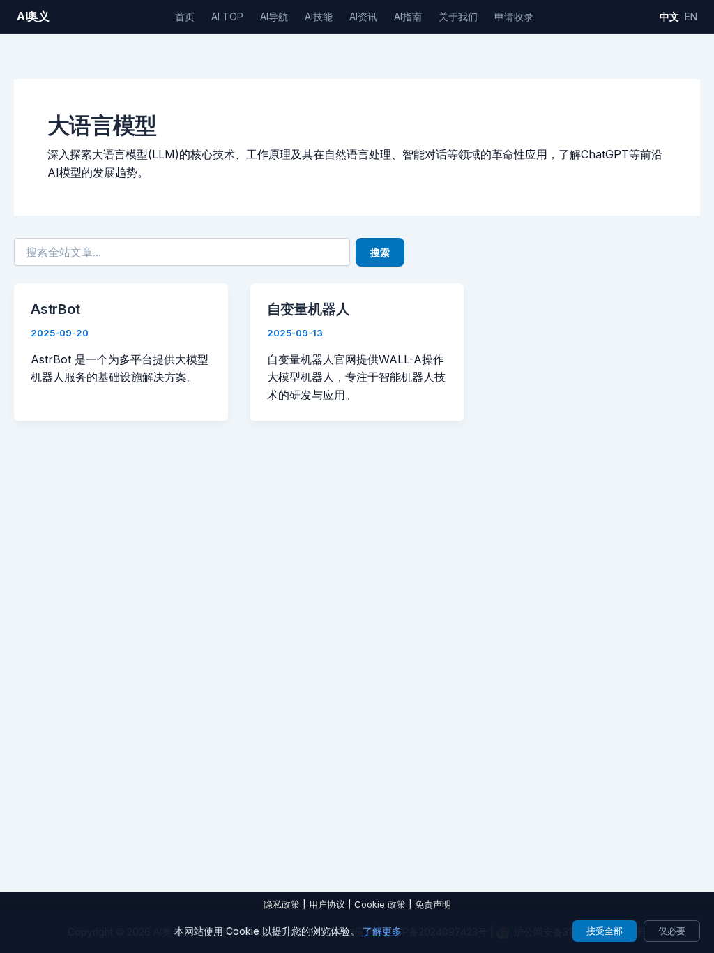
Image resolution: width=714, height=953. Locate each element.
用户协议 (327, 904)
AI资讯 (363, 16)
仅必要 (671, 930)
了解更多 (382, 931)
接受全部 (604, 930)
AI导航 (274, 16)
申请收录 (513, 16)
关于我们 (458, 16)
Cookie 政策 (380, 904)
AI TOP (227, 16)
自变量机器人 (308, 309)
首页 (185, 16)
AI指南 (408, 16)
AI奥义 (33, 16)
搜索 (380, 252)
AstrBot (55, 309)
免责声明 (433, 904)
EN (691, 16)
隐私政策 (282, 904)
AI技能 (319, 16)
